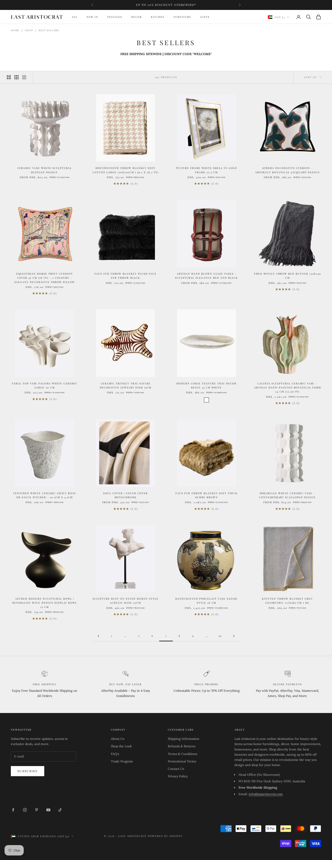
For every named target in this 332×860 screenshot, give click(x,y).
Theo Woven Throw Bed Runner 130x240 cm (287, 275)
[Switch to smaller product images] (16, 77)
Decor (136, 17)
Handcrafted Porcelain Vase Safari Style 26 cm (206, 600)
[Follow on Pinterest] (36, 810)
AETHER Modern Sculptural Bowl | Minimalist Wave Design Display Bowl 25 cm (44, 603)
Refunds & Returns (181, 746)
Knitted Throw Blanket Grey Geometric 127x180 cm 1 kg (287, 600)
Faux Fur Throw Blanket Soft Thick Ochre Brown (206, 495)
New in (92, 17)
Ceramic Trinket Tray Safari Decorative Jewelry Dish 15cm (125, 385)
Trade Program (122, 761)
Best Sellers (49, 30)
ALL (74, 17)
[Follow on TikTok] (60, 810)
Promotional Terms (182, 761)
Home (15, 30)
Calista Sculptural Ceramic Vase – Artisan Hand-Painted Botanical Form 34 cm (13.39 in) (287, 387)
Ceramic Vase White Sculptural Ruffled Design (44, 170)
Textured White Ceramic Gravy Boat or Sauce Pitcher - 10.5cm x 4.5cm (44, 495)
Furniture (182, 17)
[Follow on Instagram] (25, 810)
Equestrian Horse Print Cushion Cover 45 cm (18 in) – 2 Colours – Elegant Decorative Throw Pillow (44, 278)
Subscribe (27, 771)
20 (220, 636)
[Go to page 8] (234, 636)
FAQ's (115, 754)
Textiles (114, 17)
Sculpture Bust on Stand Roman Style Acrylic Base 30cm (126, 600)
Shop (29, 30)
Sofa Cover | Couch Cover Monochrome (125, 495)
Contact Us (176, 769)
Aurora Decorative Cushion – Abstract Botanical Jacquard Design (287, 170)
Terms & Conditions (182, 754)
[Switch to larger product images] (9, 77)
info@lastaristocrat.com (266, 794)
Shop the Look (121, 746)
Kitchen (158, 17)
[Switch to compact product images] (24, 77)
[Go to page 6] (98, 636)
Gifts (205, 17)
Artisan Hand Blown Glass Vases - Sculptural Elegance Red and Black (206, 275)
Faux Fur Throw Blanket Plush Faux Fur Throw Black (125, 275)
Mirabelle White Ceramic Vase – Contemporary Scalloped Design (287, 495)
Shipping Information (183, 739)
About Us (117, 739)
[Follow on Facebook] (13, 810)
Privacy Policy (178, 776)
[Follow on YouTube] (48, 810)
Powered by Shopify (165, 836)
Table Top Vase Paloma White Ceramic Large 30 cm (44, 385)
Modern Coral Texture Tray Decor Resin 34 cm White (206, 385)
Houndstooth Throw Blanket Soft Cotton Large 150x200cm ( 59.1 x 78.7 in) (126, 170)
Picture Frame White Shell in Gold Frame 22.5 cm (206, 170)
